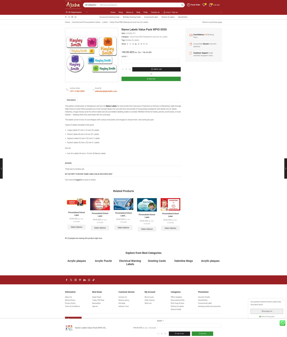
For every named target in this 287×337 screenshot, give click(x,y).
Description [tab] (71, 100)
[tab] (71, 100)
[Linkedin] (84, 280)
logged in (79, 180)
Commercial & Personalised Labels (86, 22)
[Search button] (182, 5)
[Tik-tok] (93, 280)
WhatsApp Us (267, 311)
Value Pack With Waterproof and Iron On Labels (129, 22)
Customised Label (151, 17)
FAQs (146, 12)
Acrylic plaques (76, 260)
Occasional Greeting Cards (109, 17)
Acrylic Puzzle (103, 260)
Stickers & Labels (167, 17)
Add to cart (157, 69)
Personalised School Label (76, 213)
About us (129, 12)
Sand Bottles (183, 17)
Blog (138, 12)
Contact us (155, 12)
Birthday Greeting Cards (132, 17)
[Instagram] (72, 17)
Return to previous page (212, 22)
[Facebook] (66, 17)
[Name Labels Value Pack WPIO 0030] (69, 328)
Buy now (152, 79)
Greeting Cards (157, 260)
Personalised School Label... (123, 214)
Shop (121, 12)
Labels (105, 22)
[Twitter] (69, 17)
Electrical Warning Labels (130, 262)
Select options (76, 227)
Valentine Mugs (183, 260)
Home (113, 12)
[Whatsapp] (75, 17)
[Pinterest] (80, 280)
